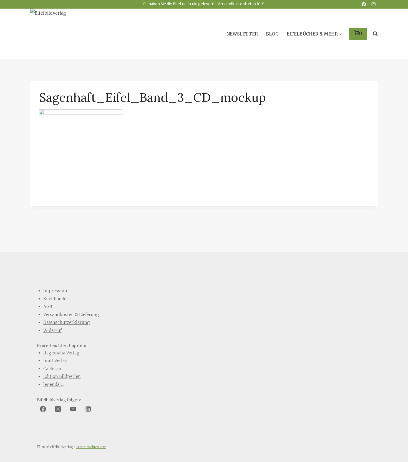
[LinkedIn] (88, 409)
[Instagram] (373, 4)
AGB (47, 306)
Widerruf (52, 330)
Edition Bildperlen (62, 376)
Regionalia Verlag (61, 353)
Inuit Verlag (55, 360)
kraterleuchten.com (91, 447)
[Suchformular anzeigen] (374, 33)
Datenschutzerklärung (66, 322)
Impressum (55, 290)
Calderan (52, 368)
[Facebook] (363, 4)
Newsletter (242, 34)
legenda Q (53, 384)
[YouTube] (73, 409)
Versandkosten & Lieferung (71, 314)
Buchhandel (55, 298)
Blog (272, 34)
